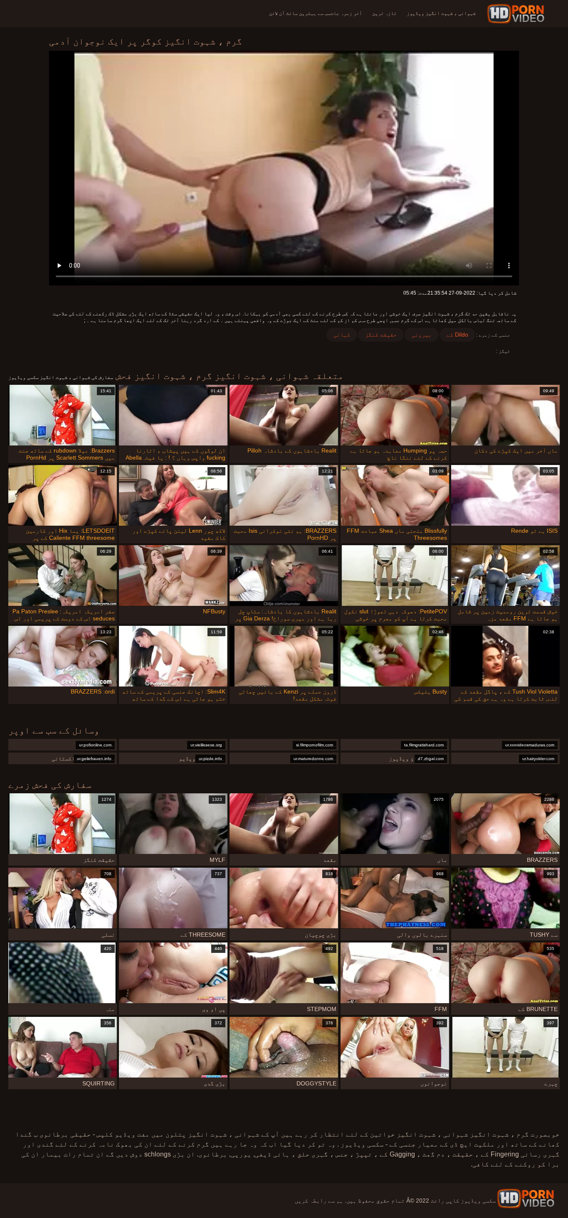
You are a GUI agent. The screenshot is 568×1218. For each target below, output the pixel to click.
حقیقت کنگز (381, 334)
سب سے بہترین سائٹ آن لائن (300, 13)
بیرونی (422, 334)
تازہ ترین (384, 13)
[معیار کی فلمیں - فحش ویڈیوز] (517, 13)
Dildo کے (457, 334)
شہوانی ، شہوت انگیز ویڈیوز (441, 13)
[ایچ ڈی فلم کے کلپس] (526, 1198)
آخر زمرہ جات (346, 13)
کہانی (341, 334)
